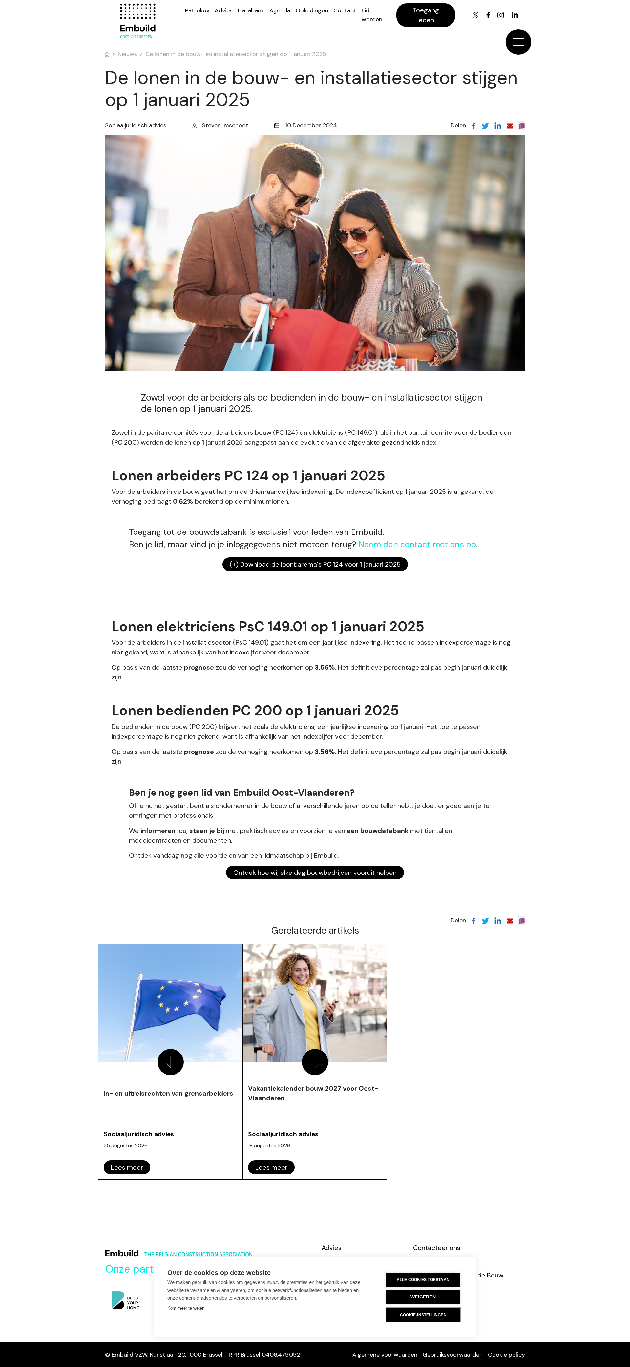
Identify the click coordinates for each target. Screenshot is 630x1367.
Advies (224, 10)
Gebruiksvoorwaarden (453, 1354)
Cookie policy (506, 1354)
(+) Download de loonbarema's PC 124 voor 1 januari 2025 (315, 564)
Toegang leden (426, 15)
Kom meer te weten (185, 1308)
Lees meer (127, 1167)
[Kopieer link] (521, 125)
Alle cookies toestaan (423, 1279)
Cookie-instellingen (423, 1315)
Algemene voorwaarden (384, 1354)
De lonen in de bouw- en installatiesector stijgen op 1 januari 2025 (236, 54)
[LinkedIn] (514, 15)
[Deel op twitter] (485, 125)
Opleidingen (312, 10)
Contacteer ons (436, 1247)
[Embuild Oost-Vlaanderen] (138, 21)
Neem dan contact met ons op (417, 544)
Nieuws (127, 54)
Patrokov (197, 10)
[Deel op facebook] (473, 125)
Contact (344, 10)
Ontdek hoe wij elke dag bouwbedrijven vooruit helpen (315, 872)
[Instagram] (500, 15)
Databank (251, 10)
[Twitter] (476, 15)
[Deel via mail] (510, 125)
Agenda (279, 10)
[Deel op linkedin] (497, 125)
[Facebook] (488, 15)
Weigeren (423, 1297)
